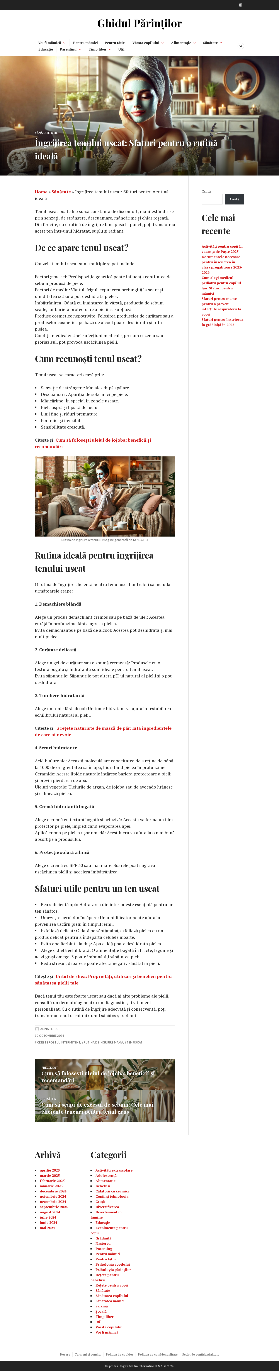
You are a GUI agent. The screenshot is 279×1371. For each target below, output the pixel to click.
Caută (206, 191)
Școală (101, 1311)
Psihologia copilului (112, 1264)
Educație (45, 49)
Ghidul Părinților (139, 23)
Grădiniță (103, 1238)
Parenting (68, 49)
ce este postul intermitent (58, 1042)
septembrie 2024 (54, 1206)
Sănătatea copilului (111, 1295)
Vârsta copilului (145, 42)
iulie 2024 (48, 1217)
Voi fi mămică (49, 42)
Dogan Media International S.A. (141, 1366)
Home (41, 192)
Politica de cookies (119, 1354)
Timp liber (97, 49)
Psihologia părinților (113, 1269)
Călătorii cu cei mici (112, 1191)
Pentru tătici (115, 42)
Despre (65, 1354)
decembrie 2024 (53, 1191)
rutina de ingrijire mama (103, 1042)
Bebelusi (102, 1186)
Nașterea (103, 1243)
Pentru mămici (85, 42)
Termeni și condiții (88, 1354)
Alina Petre (49, 1029)
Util (121, 49)
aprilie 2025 (50, 1170)
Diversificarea (107, 1206)
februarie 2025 (52, 1180)
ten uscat (135, 1042)
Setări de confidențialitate (200, 1354)
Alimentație (181, 42)
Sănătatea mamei (109, 1300)
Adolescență (106, 1175)
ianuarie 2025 (51, 1186)
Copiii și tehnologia (111, 1196)
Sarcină (101, 1306)
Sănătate (210, 42)
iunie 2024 (48, 1222)
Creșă (100, 1201)
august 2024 (50, 1212)
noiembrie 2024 (53, 1196)
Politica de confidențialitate (158, 1354)
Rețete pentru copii (111, 1285)
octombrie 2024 (53, 1201)
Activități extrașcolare (114, 1170)
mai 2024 (47, 1227)
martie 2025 (50, 1175)
